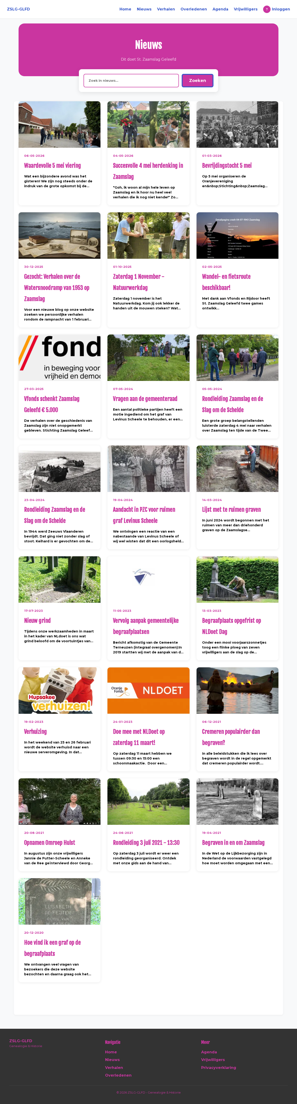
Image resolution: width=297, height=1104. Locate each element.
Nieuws (144, 9)
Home (125, 9)
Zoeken (197, 80)
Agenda (220, 9)
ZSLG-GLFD (18, 9)
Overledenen (194, 9)
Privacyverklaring (218, 1067)
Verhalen (166, 9)
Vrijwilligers (246, 9)
